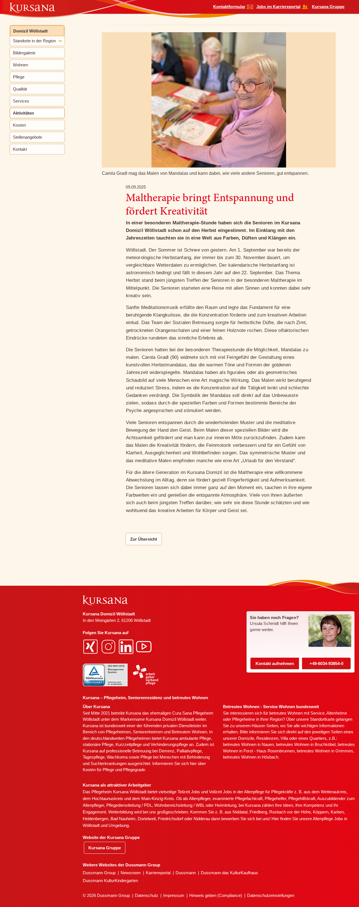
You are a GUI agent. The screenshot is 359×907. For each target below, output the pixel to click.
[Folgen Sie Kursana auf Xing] (91, 646)
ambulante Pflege (195, 738)
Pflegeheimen (118, 731)
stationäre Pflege (98, 744)
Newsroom (131, 872)
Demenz (166, 750)
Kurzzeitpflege (129, 744)
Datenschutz (146, 895)
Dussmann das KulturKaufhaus (229, 872)
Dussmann (186, 872)
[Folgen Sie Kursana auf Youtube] (144, 646)
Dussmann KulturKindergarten (110, 880)
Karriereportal (158, 872)
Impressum (173, 895)
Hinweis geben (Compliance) (215, 895)
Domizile (246, 738)
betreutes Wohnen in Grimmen (325, 750)
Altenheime (336, 713)
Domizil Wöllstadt (30, 31)
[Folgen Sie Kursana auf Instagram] (109, 646)
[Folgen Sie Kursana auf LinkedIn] (127, 646)
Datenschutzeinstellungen (270, 895)
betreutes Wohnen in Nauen (248, 744)
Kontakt (275, 663)
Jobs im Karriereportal (278, 6)
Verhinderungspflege (169, 744)
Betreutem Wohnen (189, 731)
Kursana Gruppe (328, 6)
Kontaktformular (229, 6)
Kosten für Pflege (98, 769)
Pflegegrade (134, 769)
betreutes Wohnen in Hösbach (250, 757)
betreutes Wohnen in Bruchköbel (305, 744)
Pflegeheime (243, 719)
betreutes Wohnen (286, 713)
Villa (284, 738)
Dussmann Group (99, 872)
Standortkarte (322, 719)
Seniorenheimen (148, 731)
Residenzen (267, 738)
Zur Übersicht (143, 539)
